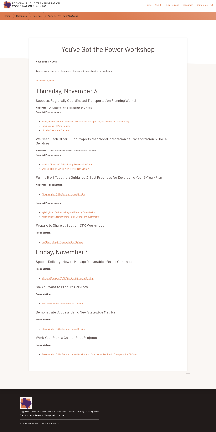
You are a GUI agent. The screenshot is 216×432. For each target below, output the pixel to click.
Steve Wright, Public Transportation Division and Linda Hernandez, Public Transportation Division (89, 354)
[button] (211, 5)
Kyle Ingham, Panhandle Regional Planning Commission (68, 212)
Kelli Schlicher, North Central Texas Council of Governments (70, 216)
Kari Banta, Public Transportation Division (62, 242)
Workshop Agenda (45, 80)
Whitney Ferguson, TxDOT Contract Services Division (67, 278)
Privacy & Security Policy (88, 411)
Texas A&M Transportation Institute (49, 415)
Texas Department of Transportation (51, 411)
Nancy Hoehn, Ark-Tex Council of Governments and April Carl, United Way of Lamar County (85, 121)
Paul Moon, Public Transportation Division (62, 303)
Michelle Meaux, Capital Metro (56, 130)
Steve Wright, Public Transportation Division (63, 194)
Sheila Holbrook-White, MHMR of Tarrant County (65, 168)
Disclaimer (72, 411)
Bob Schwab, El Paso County (56, 125)
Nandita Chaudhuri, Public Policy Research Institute (67, 164)
